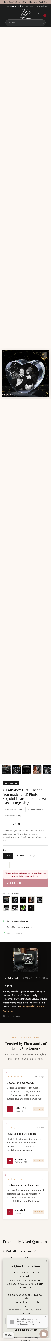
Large (33, 856)
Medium (20, 856)
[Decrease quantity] (6, 865)
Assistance (42, 978)
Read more (8, 1011)
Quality (27, 978)
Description (12, 978)
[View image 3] (26, 769)
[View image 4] (37, 769)
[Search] (42, 22)
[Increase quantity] (20, 865)
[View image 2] (16, 769)
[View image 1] (6, 769)
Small (8, 856)
